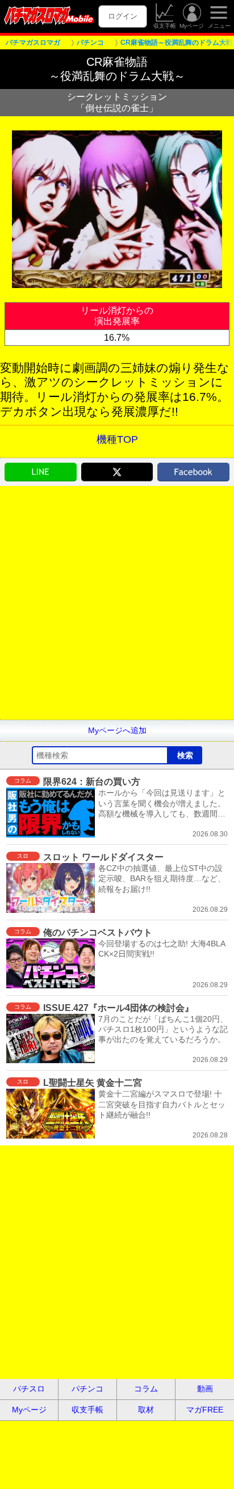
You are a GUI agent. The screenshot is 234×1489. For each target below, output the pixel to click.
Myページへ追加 (117, 730)
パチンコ (87, 1388)
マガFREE (204, 1409)
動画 (205, 1388)
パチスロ (29, 1388)
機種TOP (117, 439)
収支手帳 (164, 26)
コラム (146, 1388)
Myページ (191, 26)
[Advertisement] (117, 603)
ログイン (122, 16)
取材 (146, 1409)
